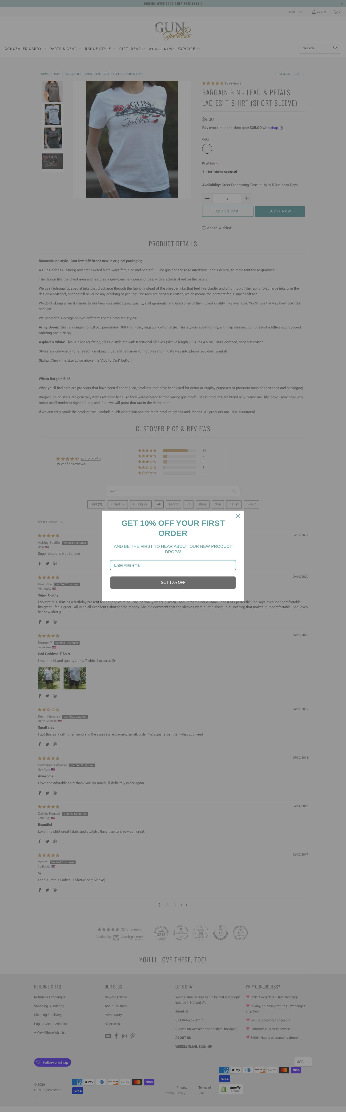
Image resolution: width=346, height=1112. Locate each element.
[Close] (238, 516)
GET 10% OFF (173, 582)
